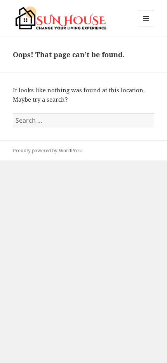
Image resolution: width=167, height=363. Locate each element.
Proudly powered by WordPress (47, 150)
